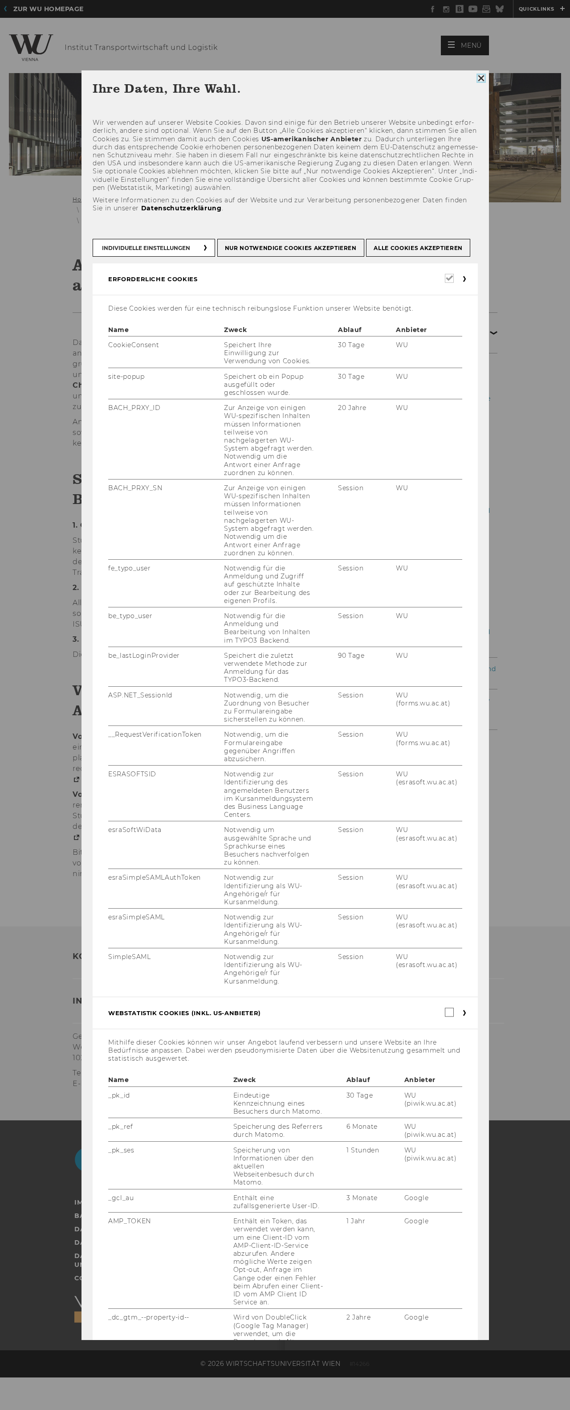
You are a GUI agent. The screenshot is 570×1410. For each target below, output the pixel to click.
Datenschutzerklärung (181, 208)
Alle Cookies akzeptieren (418, 248)
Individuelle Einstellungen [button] (146, 248)
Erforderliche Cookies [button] (153, 279)
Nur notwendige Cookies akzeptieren (290, 248)
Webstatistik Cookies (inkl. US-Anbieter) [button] (184, 1013)
